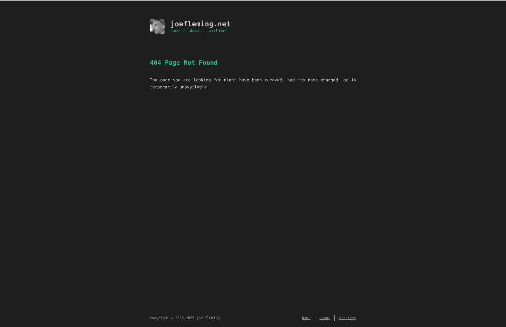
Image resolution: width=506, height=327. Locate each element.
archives (218, 31)
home (175, 31)
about (194, 31)
